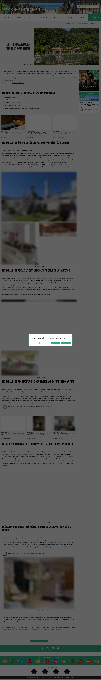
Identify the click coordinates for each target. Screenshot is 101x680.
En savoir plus (44, 343)
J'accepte (66, 343)
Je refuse (56, 343)
